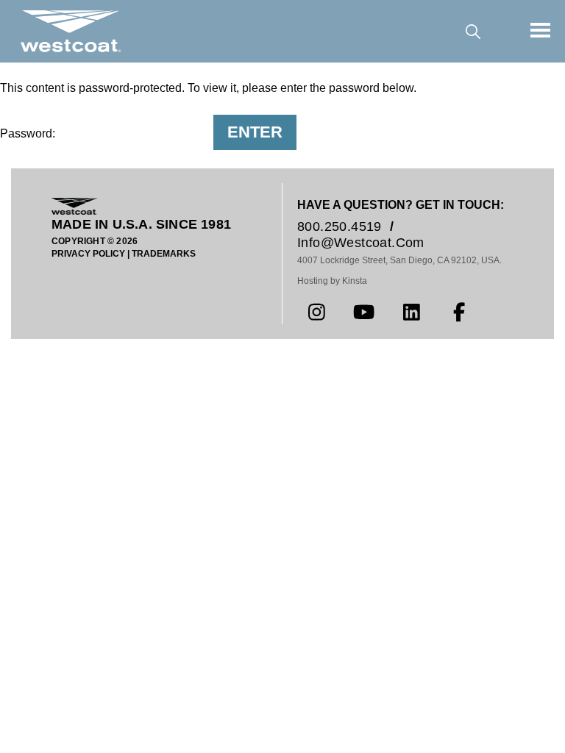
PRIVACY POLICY (88, 254)
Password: (29, 133)
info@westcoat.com (360, 242)
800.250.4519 (339, 226)
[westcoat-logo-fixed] (71, 30)
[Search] (472, 31)
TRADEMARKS (164, 254)
